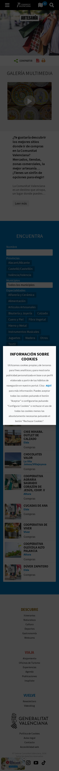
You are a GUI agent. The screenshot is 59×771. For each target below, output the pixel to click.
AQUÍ (49, 385)
